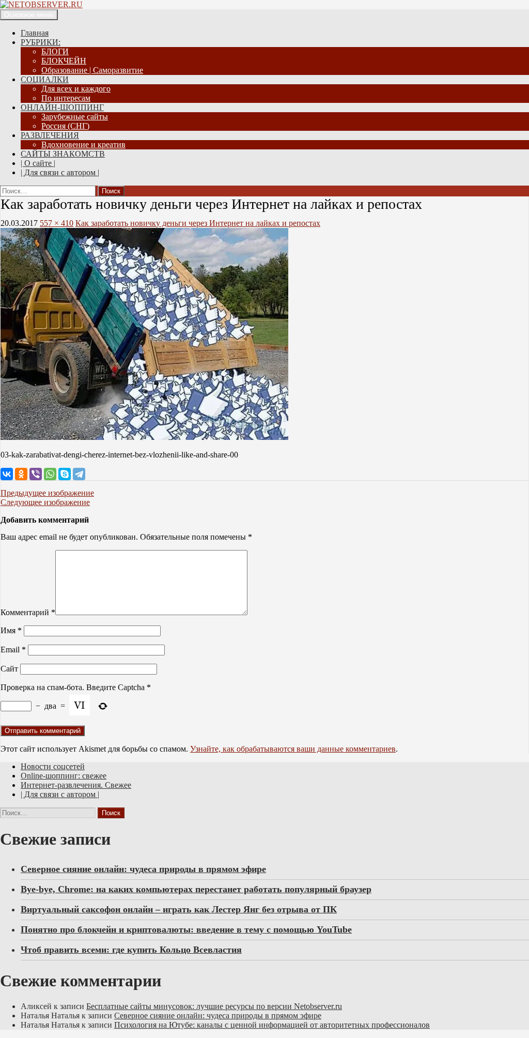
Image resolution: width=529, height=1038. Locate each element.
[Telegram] (79, 474)
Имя (11, 630)
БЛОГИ (55, 51)
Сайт (9, 668)
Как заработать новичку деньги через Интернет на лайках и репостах (197, 223)
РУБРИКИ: (40, 42)
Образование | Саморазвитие (92, 70)
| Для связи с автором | (60, 172)
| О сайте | (38, 163)
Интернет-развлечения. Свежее (76, 785)
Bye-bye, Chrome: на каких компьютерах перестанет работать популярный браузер (196, 889)
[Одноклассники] (21, 474)
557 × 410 (56, 223)
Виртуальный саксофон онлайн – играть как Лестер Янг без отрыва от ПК (179, 909)
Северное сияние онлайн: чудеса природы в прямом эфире (143, 869)
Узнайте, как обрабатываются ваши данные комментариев (293, 748)
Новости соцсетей (53, 766)
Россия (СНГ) (65, 125)
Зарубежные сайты (74, 116)
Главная (35, 32)
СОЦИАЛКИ (45, 79)
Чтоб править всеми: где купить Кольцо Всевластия (131, 949)
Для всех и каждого (76, 88)
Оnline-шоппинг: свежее (63, 775)
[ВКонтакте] (7, 474)
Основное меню (29, 15)
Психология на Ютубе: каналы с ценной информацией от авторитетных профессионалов (272, 1024)
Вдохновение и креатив (83, 144)
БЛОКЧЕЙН (63, 60)
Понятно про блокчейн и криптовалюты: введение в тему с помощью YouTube (186, 929)
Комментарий (28, 612)
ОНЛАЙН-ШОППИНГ (62, 107)
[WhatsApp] (50, 474)
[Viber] (35, 474)
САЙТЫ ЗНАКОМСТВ (63, 153)
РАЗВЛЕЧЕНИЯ (50, 135)
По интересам (65, 98)
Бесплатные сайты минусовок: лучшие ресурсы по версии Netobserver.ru (214, 1006)
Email (13, 649)
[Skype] (64, 474)
